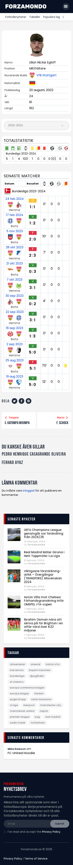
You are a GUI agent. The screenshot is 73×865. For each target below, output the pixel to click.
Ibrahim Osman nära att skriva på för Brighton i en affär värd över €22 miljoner (43, 625)
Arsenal (35, 664)
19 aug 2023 (14, 376)
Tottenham (38, 722)
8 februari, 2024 (34, 560)
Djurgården (37, 676)
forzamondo (36, 544)
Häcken (39, 693)
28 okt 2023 (14, 247)
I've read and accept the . (34, 832)
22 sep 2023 (15, 312)
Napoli (44, 711)
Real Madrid (52, 717)
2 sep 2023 (14, 344)
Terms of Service (35, 859)
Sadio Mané (17, 722)
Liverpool (29, 705)
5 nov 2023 (14, 231)
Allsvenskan (17, 664)
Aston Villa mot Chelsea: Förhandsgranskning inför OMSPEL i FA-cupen (44, 600)
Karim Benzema (41, 699)
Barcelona (16, 670)
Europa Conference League (27, 687)
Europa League (19, 693)
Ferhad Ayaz (12, 462)
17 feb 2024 (14, 215)
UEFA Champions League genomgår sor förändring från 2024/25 (43, 533)
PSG (37, 717)
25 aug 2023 (14, 360)
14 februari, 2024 (34, 541)
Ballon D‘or (53, 664)
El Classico (17, 682)
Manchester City (50, 705)
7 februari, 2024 (34, 609)
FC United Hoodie (21, 753)
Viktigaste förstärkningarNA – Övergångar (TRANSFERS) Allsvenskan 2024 (43, 576)
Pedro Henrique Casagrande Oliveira (34, 454)
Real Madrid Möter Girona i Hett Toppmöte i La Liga (44, 554)
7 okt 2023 (14, 280)
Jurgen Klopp (18, 699)
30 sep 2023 (14, 296)
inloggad (28, 491)
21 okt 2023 (14, 263)
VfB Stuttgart (46, 75)
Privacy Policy (51, 832)
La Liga (14, 705)
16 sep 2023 (14, 328)
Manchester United (22, 711)
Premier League (19, 717)
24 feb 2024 (14, 199)
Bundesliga (17, 676)
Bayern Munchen (39, 670)
